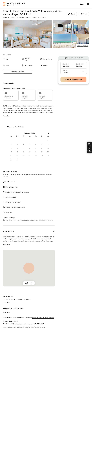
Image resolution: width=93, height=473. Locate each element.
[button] (17, 159)
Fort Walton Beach (33, 327)
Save (85, 14)
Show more (6, 116)
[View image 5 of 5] (80, 41)
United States (18, 327)
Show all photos (82, 46)
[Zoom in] (26, 283)
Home (4, 327)
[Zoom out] (31, 283)
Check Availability (73, 79)
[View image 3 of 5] (80, 27)
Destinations (10, 327)
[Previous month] (10, 133)
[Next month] (48, 133)
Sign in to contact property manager (43, 317)
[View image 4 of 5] (62, 41)
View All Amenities (17, 72)
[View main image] (27, 34)
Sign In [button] (82, 4)
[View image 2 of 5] (62, 27)
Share (73, 14)
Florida (25, 327)
